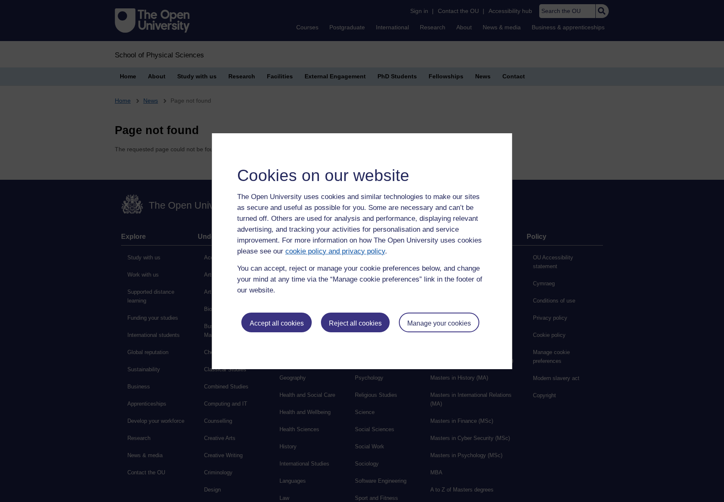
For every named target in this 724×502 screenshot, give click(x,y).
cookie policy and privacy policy (335, 251)
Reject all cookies (355, 323)
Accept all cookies (277, 323)
